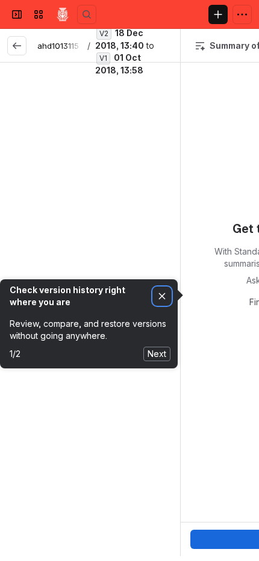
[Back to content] (17, 45)
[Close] (123, 147)
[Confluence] (62, 14)
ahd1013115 (58, 46)
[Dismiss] (162, 296)
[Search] (86, 14)
